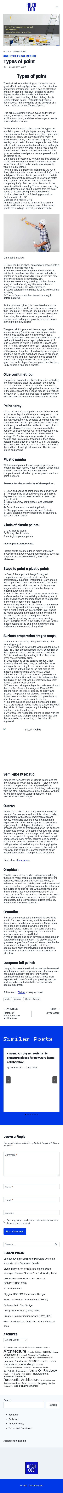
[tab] (25, 1114)
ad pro (21, 1348)
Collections (10, 1355)
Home (7, 51)
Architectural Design (20, 56)
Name (9, 1187)
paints (17, 999)
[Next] (54, 1079)
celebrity (47, 1352)
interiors (39, 1365)
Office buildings (22, 1371)
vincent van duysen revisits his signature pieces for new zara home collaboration (31, 1057)
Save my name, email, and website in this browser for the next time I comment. (32, 1221)
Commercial (22, 1355)
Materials (28, 1368)
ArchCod (13, 1419)
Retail (24, 1383)
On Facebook (47, 1370)
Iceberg (53, 1361)
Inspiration (10, 1364)
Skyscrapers (52, 1011)
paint (8, 999)
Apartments (29, 1348)
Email (9, 1200)
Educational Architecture (43, 1358)
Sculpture (32, 1383)
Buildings (38, 1352)
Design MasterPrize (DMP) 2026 (21, 1310)
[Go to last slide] (8, 1079)
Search (7, 1400)
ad (5, 1347)
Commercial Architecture (38, 1355)
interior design (26, 1364)
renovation (8, 1376)
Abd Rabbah (15, 1067)
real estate (27, 1374)
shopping (42, 1383)
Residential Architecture (21, 1380)
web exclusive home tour (26, 1386)
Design (29, 1358)
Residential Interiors (48, 1380)
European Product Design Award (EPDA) (26, 1299)
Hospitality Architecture (15, 1361)
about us (13, 1414)
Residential (20, 1376)
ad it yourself (12, 1347)
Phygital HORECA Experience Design (24, 1294)
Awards (31, 1352)
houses (34, 1361)
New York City (9, 1371)
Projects (15, 1373)
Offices (33, 1371)
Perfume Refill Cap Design (18, 1305)
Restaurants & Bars (12, 1383)
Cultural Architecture (14, 1357)
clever (55, 1352)
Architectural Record (43, 1347)
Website (9, 1213)
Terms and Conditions (20, 1428)
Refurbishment (40, 1373)
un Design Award (13, 1288)
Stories (51, 1383)
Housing (44, 1361)
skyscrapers (23, 860)
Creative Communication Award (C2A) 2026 (27, 1316)
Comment (11, 1154)
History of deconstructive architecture (12, 1014)
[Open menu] (56, 7)
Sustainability (8, 1386)
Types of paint (32, 999)
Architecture (15, 1351)
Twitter (21, 992)
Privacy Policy (16, 1423)
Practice (6, 1374)
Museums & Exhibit (40, 1367)
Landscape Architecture (13, 1367)
